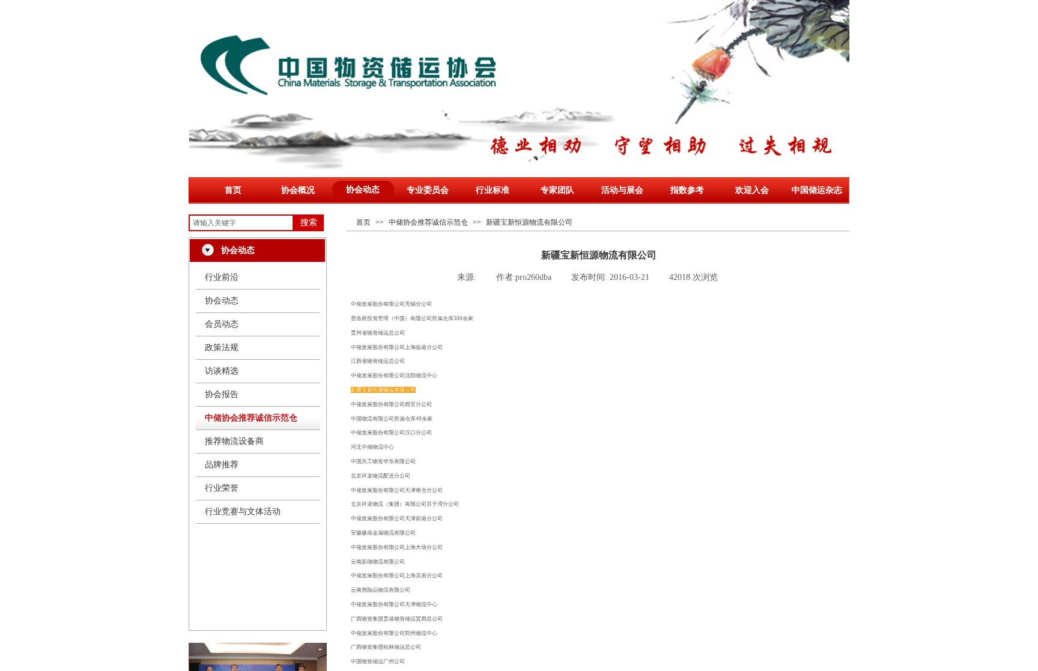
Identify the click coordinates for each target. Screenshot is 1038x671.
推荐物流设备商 (234, 441)
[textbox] (241, 222)
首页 (233, 190)
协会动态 (363, 189)
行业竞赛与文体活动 (243, 511)
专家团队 (557, 190)
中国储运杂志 (817, 190)
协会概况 (298, 190)
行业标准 (492, 190)
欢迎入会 (752, 190)
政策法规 (221, 347)
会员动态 (221, 324)
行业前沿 (221, 277)
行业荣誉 (221, 488)
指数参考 (687, 190)
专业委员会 (428, 190)
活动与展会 (622, 190)
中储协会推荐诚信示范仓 (428, 222)
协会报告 (221, 394)
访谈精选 (221, 370)
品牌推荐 (221, 464)
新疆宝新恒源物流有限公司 (529, 222)
